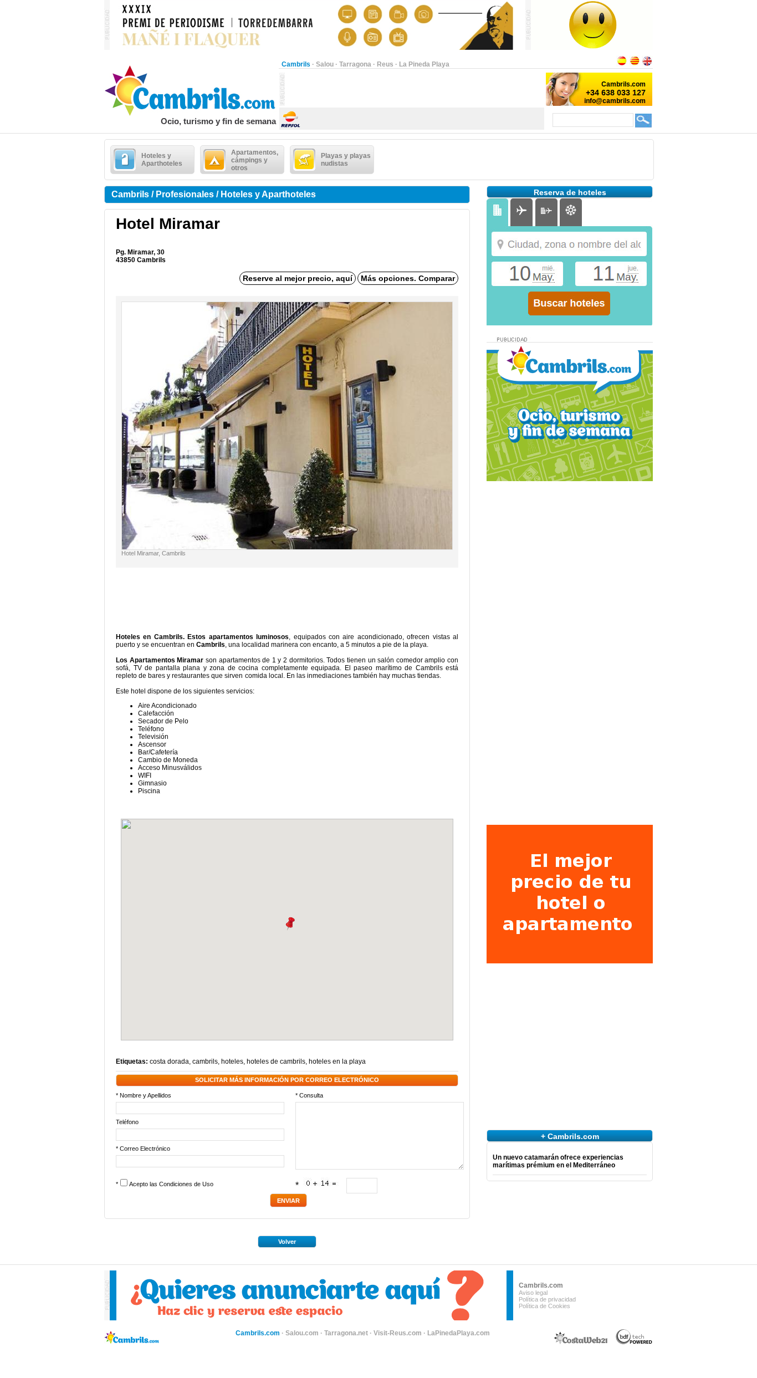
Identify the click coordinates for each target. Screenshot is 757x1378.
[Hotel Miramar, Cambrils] (287, 547)
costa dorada (169, 1061)
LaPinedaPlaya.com (458, 1333)
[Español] (621, 64)
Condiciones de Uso (186, 1184)
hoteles (232, 1061)
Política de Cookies (544, 1306)
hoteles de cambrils (276, 1061)
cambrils (205, 1061)
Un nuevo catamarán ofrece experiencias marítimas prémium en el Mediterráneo (558, 1161)
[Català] (634, 64)
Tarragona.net (346, 1333)
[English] (647, 64)
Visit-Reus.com (398, 1333)
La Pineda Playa (424, 64)
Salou (325, 64)
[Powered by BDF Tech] (634, 1342)
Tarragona (355, 64)
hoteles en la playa (337, 1061)
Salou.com (302, 1333)
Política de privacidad (547, 1299)
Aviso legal (533, 1292)
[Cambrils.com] (191, 114)
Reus (385, 64)
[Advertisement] (414, 89)
